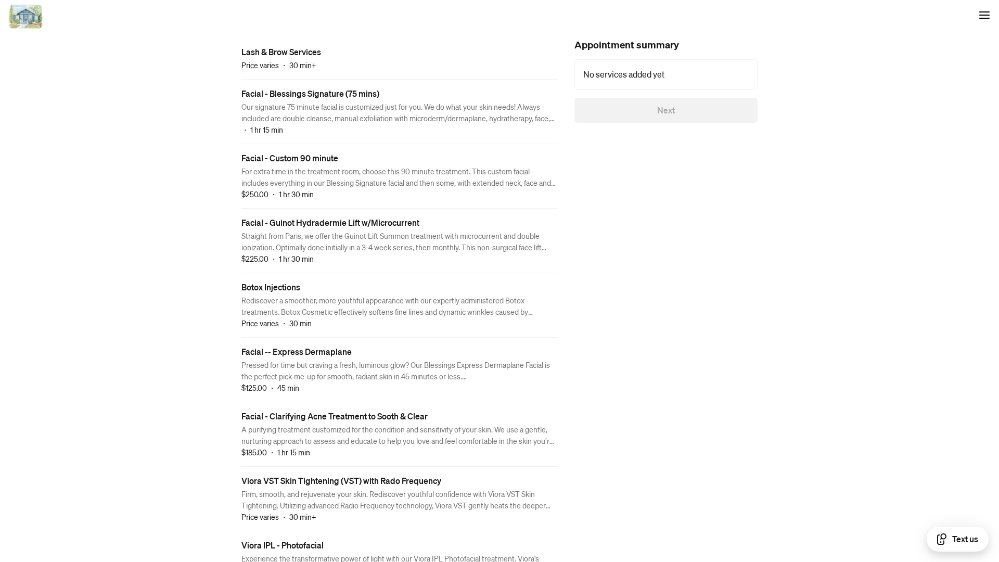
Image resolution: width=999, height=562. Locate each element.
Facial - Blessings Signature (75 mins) (310, 93)
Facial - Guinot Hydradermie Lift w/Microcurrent (330, 222)
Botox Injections (270, 287)
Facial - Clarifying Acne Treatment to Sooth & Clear (334, 416)
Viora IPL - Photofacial (282, 545)
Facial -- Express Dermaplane (296, 351)
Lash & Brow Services (281, 51)
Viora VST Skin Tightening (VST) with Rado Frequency (341, 480)
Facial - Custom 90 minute (289, 157)
